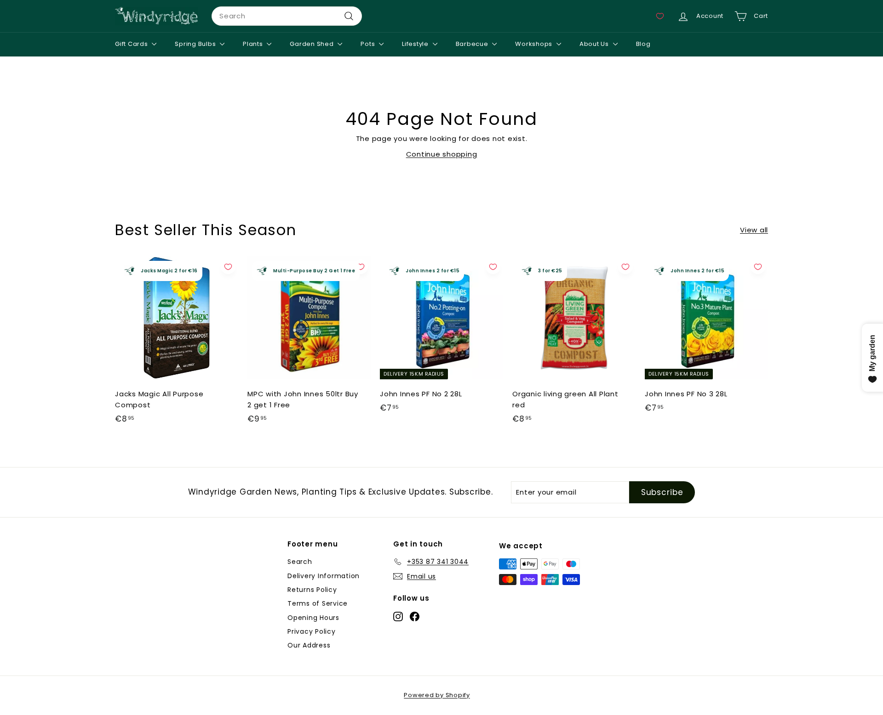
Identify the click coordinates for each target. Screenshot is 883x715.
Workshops (534, 43)
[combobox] (287, 16)
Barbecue (473, 43)
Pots (369, 43)
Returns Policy (312, 589)
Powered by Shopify (437, 695)
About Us (595, 43)
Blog (643, 43)
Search (299, 561)
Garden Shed (312, 43)
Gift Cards (132, 43)
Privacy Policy (311, 631)
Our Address (308, 645)
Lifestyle (416, 43)
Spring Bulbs (196, 43)
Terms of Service (317, 603)
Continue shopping (441, 154)
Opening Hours (313, 617)
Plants (253, 43)
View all (754, 230)
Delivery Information (323, 575)
